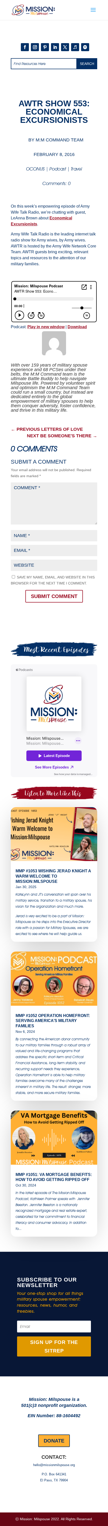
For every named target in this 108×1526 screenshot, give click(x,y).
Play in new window (46, 327)
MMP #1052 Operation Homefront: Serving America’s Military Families (53, 1020)
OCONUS (35, 169)
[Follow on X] (65, 47)
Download (77, 327)
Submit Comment (54, 596)
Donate (54, 1441)
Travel (76, 169)
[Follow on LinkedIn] (55, 47)
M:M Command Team (59, 139)
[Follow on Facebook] (25, 47)
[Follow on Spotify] (85, 47)
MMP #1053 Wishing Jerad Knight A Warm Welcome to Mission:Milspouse (53, 876)
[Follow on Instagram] (35, 47)
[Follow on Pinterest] (45, 47)
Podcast (57, 169)
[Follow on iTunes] (75, 47)
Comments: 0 (56, 183)
